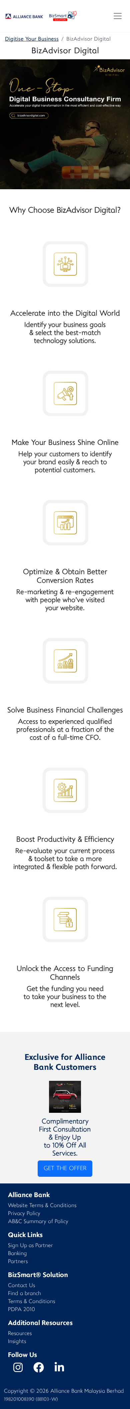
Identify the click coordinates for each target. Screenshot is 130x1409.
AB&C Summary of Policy (38, 1222)
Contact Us (21, 1286)
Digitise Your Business (32, 39)
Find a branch (24, 1294)
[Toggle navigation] (117, 16)
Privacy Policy (24, 1214)
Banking (17, 1254)
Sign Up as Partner (30, 1246)
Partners (18, 1262)
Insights (17, 1342)
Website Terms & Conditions (42, 1206)
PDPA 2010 (21, 1310)
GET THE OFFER (65, 1168)
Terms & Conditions (31, 1302)
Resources (20, 1334)
